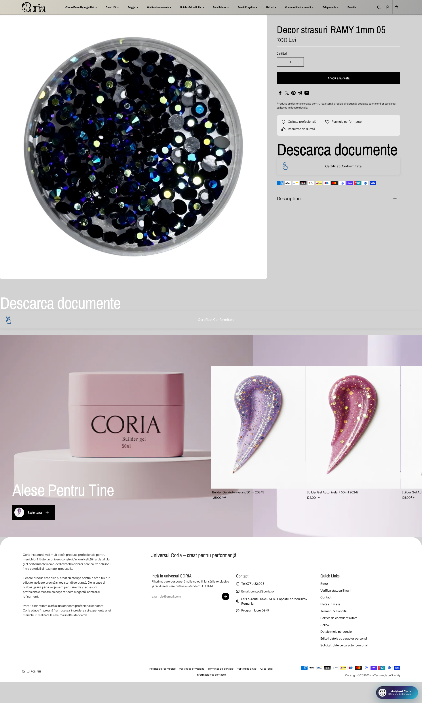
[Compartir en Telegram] (300, 93)
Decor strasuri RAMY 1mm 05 (331, 30)
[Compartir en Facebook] (280, 93)
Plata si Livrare (330, 604)
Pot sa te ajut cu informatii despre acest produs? (380, 676)
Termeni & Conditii (333, 611)
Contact (325, 597)
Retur (324, 584)
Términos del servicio (221, 668)
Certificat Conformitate (343, 166)
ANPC (324, 625)
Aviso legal (266, 668)
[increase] (299, 61)
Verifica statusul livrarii (335, 590)
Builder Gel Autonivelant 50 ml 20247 (332, 492)
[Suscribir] (225, 596)
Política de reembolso (162, 668)
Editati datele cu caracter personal (343, 638)
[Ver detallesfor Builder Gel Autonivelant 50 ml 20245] (258, 427)
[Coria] (34, 7)
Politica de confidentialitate (338, 618)
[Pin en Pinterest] (293, 93)
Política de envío (247, 668)
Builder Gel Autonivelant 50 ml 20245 (238, 492)
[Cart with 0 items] (396, 7)
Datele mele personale (336, 632)
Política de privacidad (191, 668)
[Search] (379, 7)
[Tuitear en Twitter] (286, 93)
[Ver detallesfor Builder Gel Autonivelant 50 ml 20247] (353, 427)
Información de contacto (211, 674)
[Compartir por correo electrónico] (306, 93)
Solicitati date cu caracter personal (343, 645)
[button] (396, 7)
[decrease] (281, 61)
